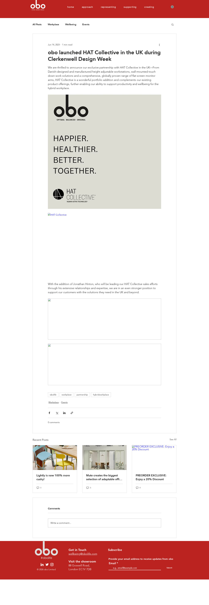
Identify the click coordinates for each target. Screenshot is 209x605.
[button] (172, 6)
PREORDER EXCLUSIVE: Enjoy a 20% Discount (151, 477)
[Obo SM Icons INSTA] (52, 564)
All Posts (37, 24)
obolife (53, 394)
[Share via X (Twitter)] (56, 412)
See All (173, 439)
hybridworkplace (101, 394)
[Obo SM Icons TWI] (47, 564)
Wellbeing (70, 24)
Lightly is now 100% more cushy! (53, 477)
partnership (82, 394)
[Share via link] (71, 412)
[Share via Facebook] (49, 412)
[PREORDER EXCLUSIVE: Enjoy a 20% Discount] (154, 457)
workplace (66, 394)
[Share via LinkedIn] (64, 412)
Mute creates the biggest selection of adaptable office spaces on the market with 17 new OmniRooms (104, 477)
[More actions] (159, 45)
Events (86, 24)
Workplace (53, 24)
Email (112, 563)
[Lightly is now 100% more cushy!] (55, 457)
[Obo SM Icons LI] (42, 564)
